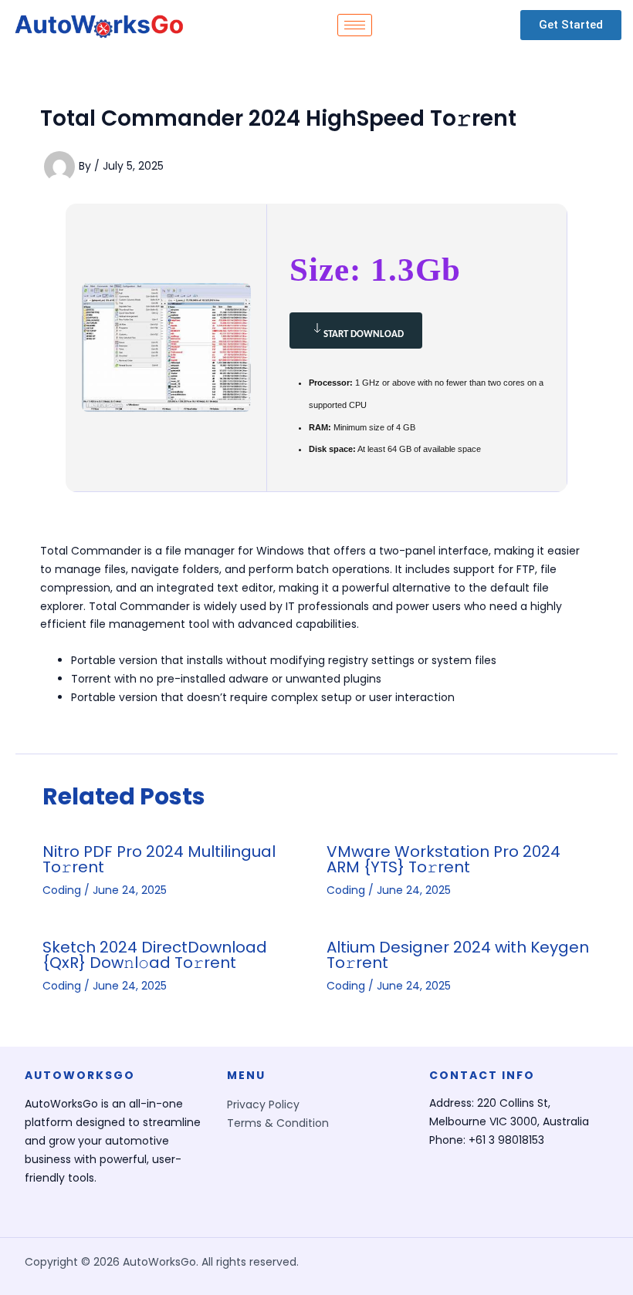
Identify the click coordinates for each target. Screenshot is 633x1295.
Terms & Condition (278, 1123)
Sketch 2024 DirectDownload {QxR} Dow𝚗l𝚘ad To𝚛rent (154, 954)
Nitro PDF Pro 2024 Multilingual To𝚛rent (159, 859)
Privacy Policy (263, 1104)
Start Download (363, 334)
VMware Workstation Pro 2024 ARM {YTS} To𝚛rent (443, 859)
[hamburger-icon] (354, 25)
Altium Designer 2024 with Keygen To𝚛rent (458, 954)
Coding (61, 890)
